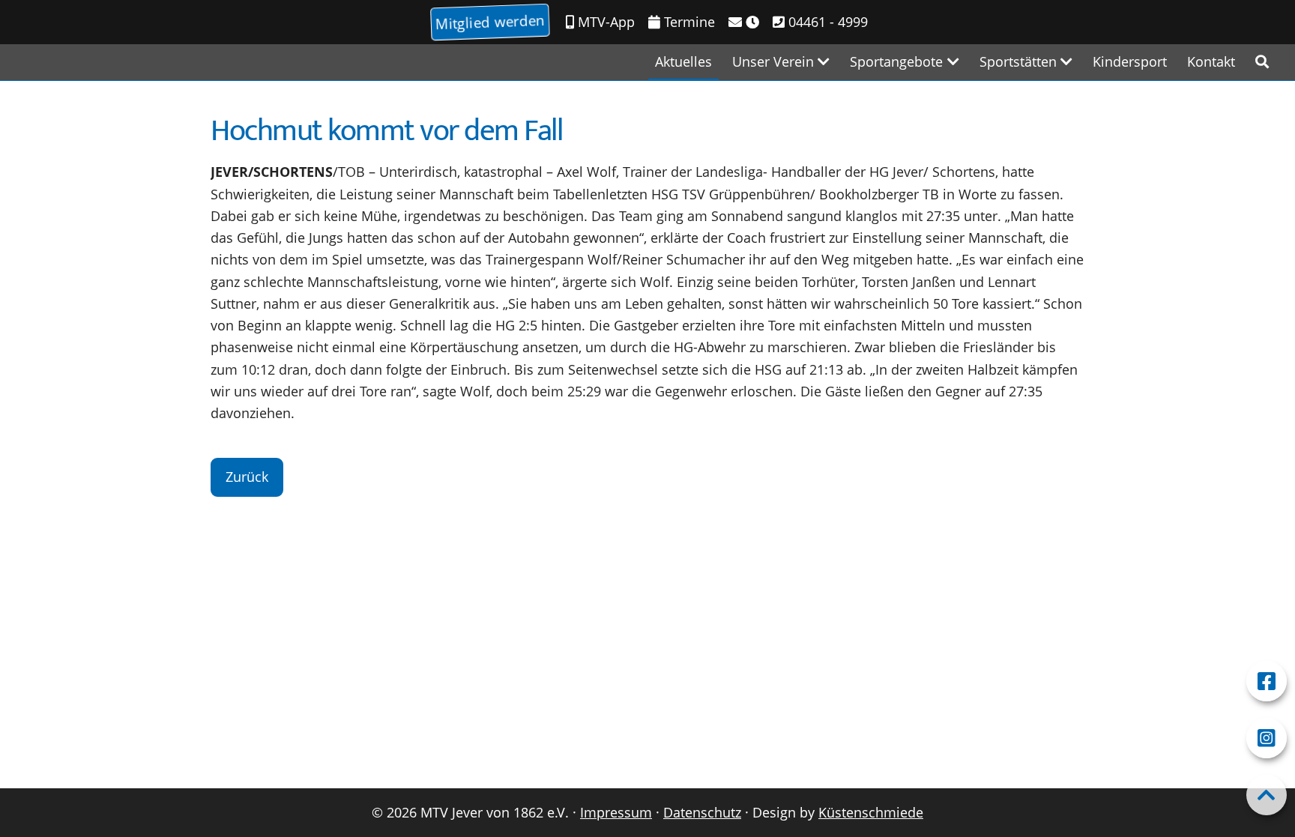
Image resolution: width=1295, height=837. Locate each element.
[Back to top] (1266, 795)
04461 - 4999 (826, 22)
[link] (1262, 61)
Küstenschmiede (870, 812)
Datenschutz (702, 812)
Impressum (616, 812)
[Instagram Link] (1266, 738)
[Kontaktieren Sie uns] (743, 22)
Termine (687, 22)
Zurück (247, 477)
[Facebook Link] (1266, 681)
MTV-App (604, 22)
